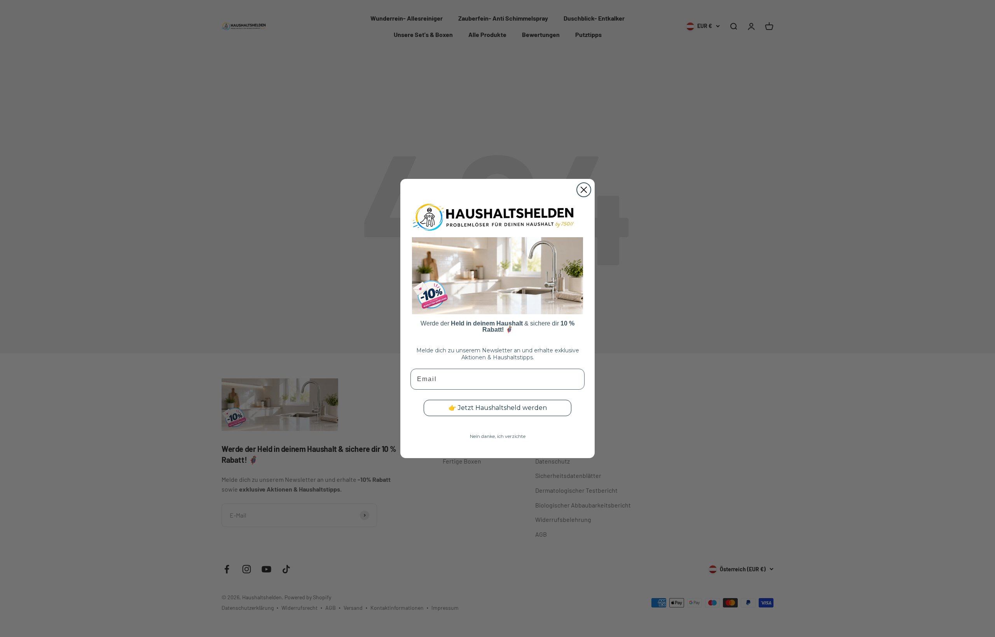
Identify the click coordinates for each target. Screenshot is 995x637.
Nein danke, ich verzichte (497, 436)
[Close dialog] (584, 190)
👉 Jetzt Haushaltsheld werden (498, 407)
